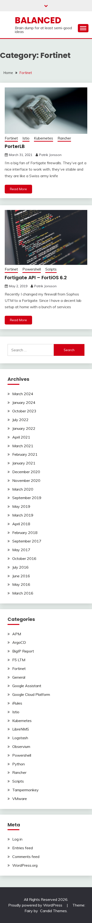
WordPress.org (25, 865)
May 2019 (21, 506)
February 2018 (25, 532)
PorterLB (15, 146)
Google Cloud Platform (31, 694)
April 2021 (21, 437)
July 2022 (20, 419)
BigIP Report (23, 651)
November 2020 (26, 480)
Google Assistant (26, 685)
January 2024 (23, 402)
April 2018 (21, 523)
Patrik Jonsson (50, 155)
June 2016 (21, 576)
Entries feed (22, 847)
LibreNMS (20, 729)
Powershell (31, 269)
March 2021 (22, 445)
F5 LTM (18, 659)
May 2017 (21, 549)
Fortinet (11, 138)
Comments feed (25, 856)
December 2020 (26, 471)
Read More (18, 189)
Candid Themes (53, 910)
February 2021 (25, 454)
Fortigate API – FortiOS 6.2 (36, 277)
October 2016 (24, 558)
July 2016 (20, 567)
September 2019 (26, 497)
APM (16, 634)
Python (18, 764)
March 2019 (22, 515)
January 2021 (23, 463)
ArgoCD (19, 642)
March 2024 (22, 393)
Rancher (64, 138)
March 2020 (22, 489)
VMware (19, 798)
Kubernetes (43, 138)
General (18, 677)
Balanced (38, 20)
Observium (21, 746)
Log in (17, 839)
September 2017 (26, 541)
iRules (17, 703)
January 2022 (23, 428)
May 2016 (21, 584)
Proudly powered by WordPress (35, 905)
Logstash (20, 737)
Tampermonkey (25, 790)
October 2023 (24, 411)
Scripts (51, 269)
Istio (25, 138)
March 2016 (22, 593)
